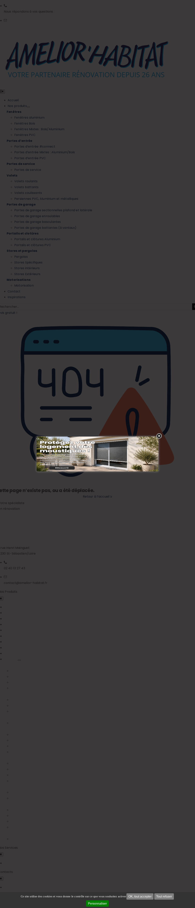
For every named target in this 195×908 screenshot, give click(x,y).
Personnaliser (97, 903)
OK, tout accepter (140, 896)
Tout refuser (164, 896)
